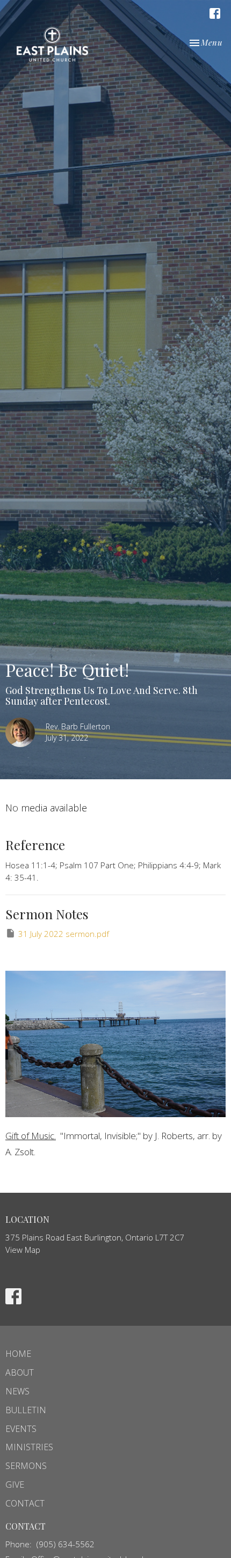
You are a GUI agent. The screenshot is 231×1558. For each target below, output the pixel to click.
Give (14, 1484)
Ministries (29, 1447)
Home (18, 1354)
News (17, 1391)
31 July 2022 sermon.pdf (63, 933)
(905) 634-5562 (66, 1544)
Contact (25, 1503)
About (19, 1372)
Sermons (26, 1466)
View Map (22, 1249)
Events (21, 1429)
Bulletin (25, 1410)
